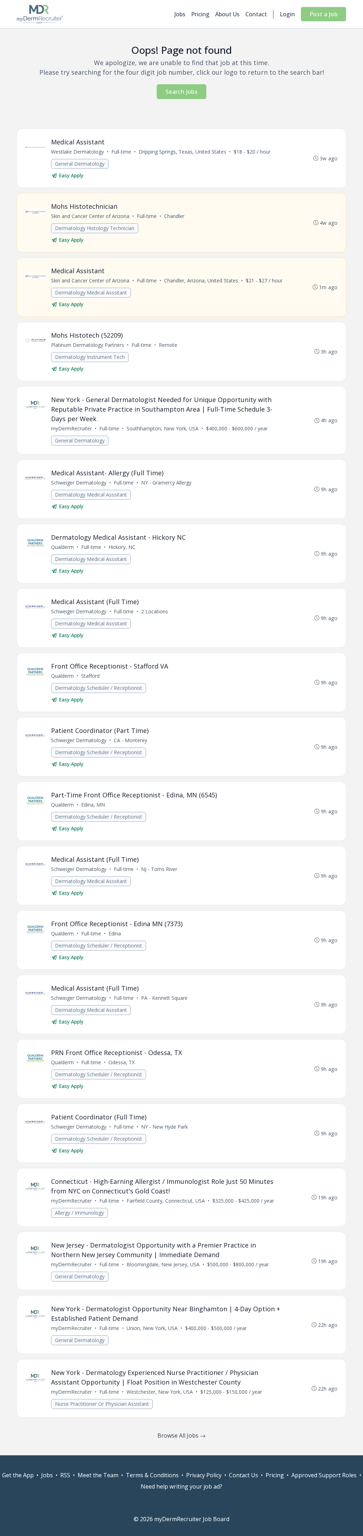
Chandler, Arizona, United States (201, 280)
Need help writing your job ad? (181, 1486)
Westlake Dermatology (77, 151)
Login (287, 14)
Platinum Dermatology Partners (87, 345)
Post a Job (323, 14)
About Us (227, 14)
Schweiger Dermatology (78, 482)
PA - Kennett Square (164, 998)
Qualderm (62, 547)
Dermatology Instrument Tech (90, 357)
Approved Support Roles (324, 1475)
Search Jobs (181, 92)
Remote (168, 345)
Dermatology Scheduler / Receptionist (98, 687)
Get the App (18, 1475)
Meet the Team (98, 1475)
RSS (65, 1475)
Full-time (121, 151)
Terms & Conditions (152, 1475)
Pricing (200, 14)
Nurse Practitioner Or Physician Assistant (102, 1403)
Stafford (90, 675)
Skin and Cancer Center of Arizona (90, 216)
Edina (114, 933)
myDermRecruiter (71, 428)
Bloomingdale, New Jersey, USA (163, 1264)
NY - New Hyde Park (164, 1126)
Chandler (174, 216)
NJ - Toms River (159, 869)
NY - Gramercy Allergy (166, 482)
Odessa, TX (121, 1062)
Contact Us (243, 1475)
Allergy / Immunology (79, 1212)
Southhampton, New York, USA (163, 428)
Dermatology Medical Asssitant (91, 292)
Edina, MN (93, 804)
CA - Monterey (130, 740)
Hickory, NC (121, 547)
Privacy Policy (204, 1475)
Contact (256, 14)
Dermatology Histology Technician (94, 228)
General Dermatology (80, 163)
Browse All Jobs (178, 1435)
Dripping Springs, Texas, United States (182, 151)
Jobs (179, 14)
